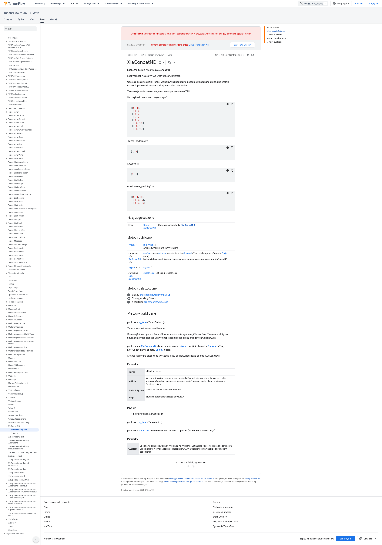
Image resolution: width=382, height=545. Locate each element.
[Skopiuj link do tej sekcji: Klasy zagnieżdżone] (157, 218)
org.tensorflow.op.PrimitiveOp (155, 294)
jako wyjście (149, 245)
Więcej (53, 19)
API (72, 3)
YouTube (48, 526)
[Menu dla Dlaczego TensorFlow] (153, 3)
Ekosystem (90, 3)
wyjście (146, 267)
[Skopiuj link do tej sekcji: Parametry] (141, 364)
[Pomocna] (248, 55)
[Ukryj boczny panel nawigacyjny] (36, 540)
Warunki (47, 539)
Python (21, 19)
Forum (47, 512)
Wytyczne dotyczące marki (225, 521)
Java (36, 13)
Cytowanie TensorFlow (223, 526)
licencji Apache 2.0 (252, 479)
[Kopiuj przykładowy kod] (232, 104)
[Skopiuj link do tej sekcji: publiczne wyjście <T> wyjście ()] (166, 422)
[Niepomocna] (252, 55)
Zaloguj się (372, 3)
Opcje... (225, 253)
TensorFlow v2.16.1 (16, 13)
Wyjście (131, 245)
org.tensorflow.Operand (156, 302)
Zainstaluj (40, 3)
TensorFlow (132, 55)
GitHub (359, 3)
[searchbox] (20, 28)
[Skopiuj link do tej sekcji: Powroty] (139, 408)
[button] (19, 41)
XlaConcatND (188, 225)
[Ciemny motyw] (227, 104)
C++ (32, 19)
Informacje (55, 3)
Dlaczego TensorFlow (139, 3)
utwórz (146, 253)
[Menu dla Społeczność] (122, 3)
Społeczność (111, 3)
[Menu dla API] (77, 3)
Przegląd (8, 19)
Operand (187, 253)
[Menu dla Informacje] (64, 3)
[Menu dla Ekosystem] (99, 3)
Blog (46, 507)
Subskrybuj (345, 538)
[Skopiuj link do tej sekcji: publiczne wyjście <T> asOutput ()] (168, 322)
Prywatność (59, 539)
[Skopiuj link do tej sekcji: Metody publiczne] (155, 238)
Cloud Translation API (199, 45)
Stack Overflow (220, 517)
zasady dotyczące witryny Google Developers (182, 481)
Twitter (47, 521)
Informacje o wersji (222, 512)
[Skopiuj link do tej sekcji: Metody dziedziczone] (160, 289)
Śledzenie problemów (223, 507)
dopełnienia (148, 273)
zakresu (162, 253)
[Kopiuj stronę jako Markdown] (169, 62)
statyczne (143, 430)
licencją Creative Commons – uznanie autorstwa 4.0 (191, 479)
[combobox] (313, 3)
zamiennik (231, 34)
